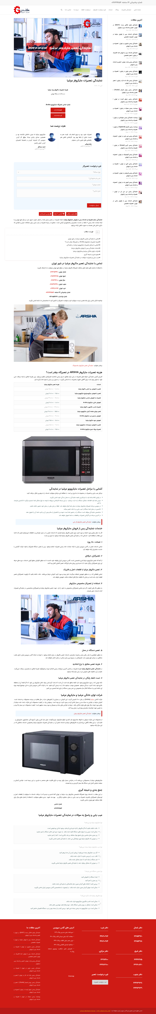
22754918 (138, 941)
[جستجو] (61, 10)
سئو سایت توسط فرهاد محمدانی (87, 1011)
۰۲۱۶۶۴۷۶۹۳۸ (54, 284)
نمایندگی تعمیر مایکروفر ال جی (82, 522)
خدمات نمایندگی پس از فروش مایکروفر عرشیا (85, 248)
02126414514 (116, 2)
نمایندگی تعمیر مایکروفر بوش (82, 713)
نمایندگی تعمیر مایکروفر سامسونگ (83, 365)
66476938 (137, 982)
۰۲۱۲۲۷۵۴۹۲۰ (54, 272)
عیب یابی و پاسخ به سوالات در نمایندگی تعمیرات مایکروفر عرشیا (79, 257)
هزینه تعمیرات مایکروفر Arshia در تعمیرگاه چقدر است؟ (82, 242)
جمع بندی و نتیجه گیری (91, 254)
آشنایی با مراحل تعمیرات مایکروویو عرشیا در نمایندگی (83, 245)
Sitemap (71, 976)
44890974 (104, 941)
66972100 (104, 959)
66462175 (138, 959)
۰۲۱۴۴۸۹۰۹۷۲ (54, 288)
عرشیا (92, 699)
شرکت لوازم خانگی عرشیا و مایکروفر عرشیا (86, 251)
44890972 (104, 936)
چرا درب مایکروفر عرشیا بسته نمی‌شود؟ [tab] (90, 847)
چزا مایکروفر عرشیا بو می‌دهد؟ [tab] (93, 822)
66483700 (104, 964)
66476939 (137, 988)
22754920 (138, 936)
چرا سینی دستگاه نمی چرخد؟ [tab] (93, 871)
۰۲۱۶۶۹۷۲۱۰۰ (54, 280)
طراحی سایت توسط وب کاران (103, 1011)
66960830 (138, 964)
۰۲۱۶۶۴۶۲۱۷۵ (54, 276)
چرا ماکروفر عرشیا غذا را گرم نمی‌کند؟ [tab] (91, 896)
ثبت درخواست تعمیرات (100, 982)
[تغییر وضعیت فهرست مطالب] (96, 232)
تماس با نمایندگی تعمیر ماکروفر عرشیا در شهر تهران (83, 239)
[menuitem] (137, 10)
